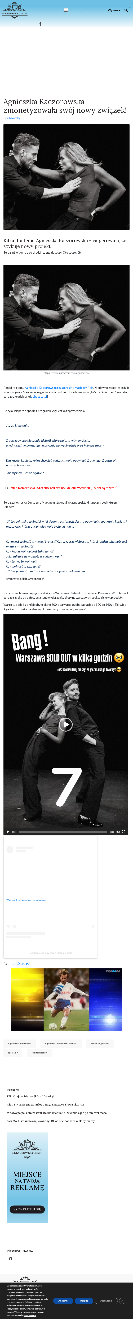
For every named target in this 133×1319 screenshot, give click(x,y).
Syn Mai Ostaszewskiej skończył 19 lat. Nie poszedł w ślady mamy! (51, 1121)
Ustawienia (106, 1300)
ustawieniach (30, 1315)
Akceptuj (63, 1300)
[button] (66, 725)
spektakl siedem (39, 1052)
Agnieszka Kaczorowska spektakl (61, 1043)
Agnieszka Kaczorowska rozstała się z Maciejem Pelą (59, 387)
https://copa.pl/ (19, 963)
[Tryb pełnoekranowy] (123, 832)
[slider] (63, 832)
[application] (65, 724)
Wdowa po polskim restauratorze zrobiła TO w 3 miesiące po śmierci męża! (57, 1112)
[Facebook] (10, 1258)
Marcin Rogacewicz (100, 1043)
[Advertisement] (66, 53)
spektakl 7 (13, 1052)
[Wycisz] (118, 832)
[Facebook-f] (40, 24)
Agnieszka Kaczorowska (19, 1043)
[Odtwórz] (8, 832)
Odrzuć (84, 1300)
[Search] (126, 10)
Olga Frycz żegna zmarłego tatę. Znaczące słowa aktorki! (45, 1104)
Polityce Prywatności (29, 1312)
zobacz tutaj (39, 396)
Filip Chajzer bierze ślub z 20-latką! (30, 1096)
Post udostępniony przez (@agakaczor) (50, 952)
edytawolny (13, 117)
